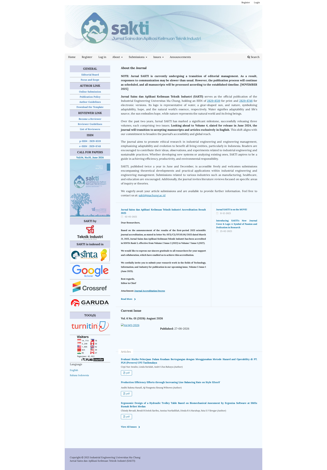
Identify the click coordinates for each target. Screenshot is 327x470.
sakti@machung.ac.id (152, 195)
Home (72, 57)
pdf (128, 372)
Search (255, 57)
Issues (157, 57)
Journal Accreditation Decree (149, 290)
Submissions (137, 57)
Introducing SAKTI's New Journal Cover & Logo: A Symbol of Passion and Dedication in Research (236, 224)
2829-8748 (246, 100)
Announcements (180, 57)
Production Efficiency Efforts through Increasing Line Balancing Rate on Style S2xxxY (170, 382)
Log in (102, 57)
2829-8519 (213, 100)
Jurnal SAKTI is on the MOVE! (231, 209)
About (116, 57)
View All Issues (129, 426)
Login (257, 2)
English (74, 370)
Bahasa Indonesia (79, 375)
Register (87, 57)
